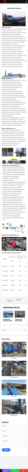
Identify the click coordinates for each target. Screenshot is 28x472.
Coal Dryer (14, 396)
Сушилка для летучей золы (18, 320)
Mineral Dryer (14, 415)
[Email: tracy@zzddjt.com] (23, 470)
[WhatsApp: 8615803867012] (15, 470)
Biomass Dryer (14, 377)
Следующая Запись (19, 299)
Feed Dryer (14, 358)
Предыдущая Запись (9, 300)
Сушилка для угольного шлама (7, 320)
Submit (6, 450)
